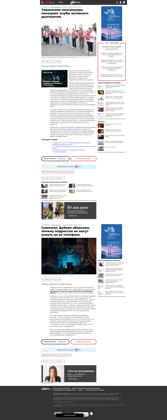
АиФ (88, 57)
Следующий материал (70, 415)
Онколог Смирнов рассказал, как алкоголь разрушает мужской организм (111, 55)
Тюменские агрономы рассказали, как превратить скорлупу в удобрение (112, 68)
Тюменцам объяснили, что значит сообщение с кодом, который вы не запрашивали (111, 61)
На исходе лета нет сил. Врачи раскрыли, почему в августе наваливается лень (112, 48)
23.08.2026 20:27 (45, 225)
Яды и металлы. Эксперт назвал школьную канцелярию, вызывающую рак (113, 281)
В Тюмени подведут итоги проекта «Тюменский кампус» (84, 190)
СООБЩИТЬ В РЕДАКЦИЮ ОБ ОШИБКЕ (94, 390)
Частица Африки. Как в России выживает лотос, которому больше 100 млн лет (114, 293)
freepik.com (44, 275)
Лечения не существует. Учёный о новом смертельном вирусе (114, 274)
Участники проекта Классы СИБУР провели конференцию (84, 185)
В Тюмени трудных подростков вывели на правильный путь (57, 185)
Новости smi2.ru (47, 220)
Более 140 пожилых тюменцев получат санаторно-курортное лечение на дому (71, 143)
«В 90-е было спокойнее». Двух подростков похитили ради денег (114, 97)
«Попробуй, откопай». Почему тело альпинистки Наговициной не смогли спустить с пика (114, 264)
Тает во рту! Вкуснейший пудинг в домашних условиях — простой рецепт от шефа (114, 109)
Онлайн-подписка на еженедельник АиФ (64, 390)
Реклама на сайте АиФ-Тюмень (61, 388)
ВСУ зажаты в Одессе (110, 147)
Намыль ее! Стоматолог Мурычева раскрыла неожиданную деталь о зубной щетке (114, 115)
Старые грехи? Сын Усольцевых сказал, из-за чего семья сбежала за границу (115, 287)
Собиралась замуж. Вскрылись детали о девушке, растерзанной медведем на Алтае (114, 270)
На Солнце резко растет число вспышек (113, 124)
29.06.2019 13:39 (45, 7)
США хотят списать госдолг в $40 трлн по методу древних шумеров (114, 142)
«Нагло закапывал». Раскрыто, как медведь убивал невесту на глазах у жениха (115, 104)
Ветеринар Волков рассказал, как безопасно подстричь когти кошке (112, 75)
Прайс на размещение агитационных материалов (86, 388)
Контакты (80, 390)
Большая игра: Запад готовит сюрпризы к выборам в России (113, 130)
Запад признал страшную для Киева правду (114, 136)
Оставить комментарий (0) (83, 158)
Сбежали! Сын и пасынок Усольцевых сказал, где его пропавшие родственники (115, 86)
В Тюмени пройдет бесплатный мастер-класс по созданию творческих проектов (57, 197)
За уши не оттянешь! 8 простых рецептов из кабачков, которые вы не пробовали (115, 92)
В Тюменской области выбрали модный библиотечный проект (57, 190)
